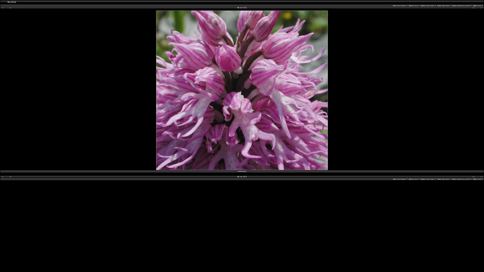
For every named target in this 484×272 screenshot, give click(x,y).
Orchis (480, 5)
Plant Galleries (401, 5)
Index (416, 5)
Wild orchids (445, 5)
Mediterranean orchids (463, 5)
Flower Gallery (430, 5)
